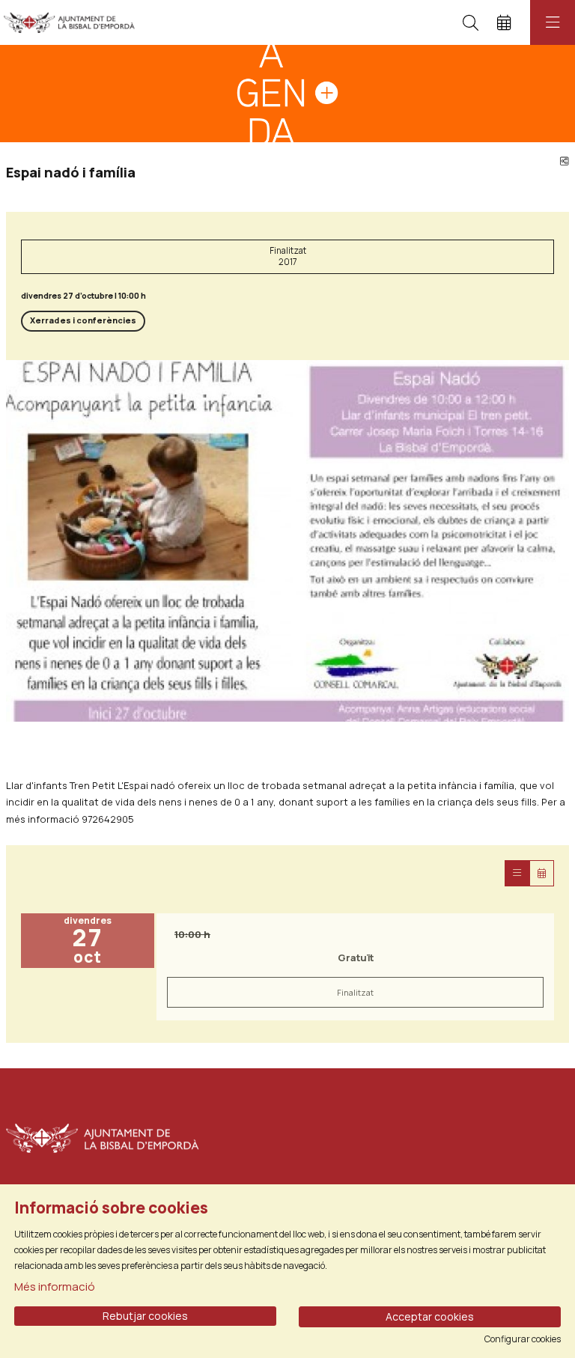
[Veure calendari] (541, 873)
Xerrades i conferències (83, 320)
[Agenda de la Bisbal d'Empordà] (65, 22)
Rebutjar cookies (145, 1316)
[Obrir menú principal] (552, 22)
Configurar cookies (522, 1339)
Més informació (54, 1286)
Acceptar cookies (430, 1316)
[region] (287, 541)
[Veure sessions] (517, 873)
